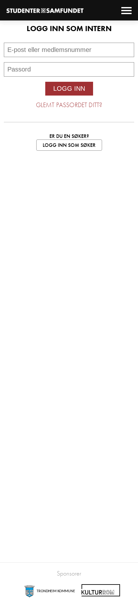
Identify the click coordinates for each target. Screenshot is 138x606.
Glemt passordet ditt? (69, 105)
